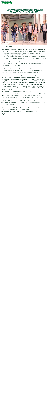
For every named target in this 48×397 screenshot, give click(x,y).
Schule (3, 116)
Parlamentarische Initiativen (13, 117)
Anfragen (4, 117)
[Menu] (45, 2)
